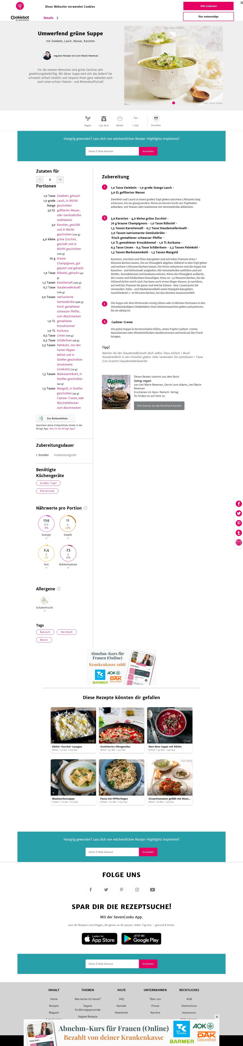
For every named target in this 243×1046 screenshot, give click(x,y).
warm (44, 640)
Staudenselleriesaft (69, 290)
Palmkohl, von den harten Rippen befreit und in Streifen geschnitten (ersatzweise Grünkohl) (69, 357)
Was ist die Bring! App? (62, 428)
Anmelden (148, 151)
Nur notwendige (208, 16)
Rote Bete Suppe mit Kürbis (165, 746)
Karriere (155, 1012)
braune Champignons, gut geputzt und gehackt (70, 263)
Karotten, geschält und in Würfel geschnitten (68, 229)
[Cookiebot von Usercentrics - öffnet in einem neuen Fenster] (20, 18)
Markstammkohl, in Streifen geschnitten (69, 378)
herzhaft (67, 632)
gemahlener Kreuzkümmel (66, 323)
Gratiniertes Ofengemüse (115, 746)
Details (48, 18)
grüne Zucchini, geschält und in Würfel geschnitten (69, 246)
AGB (189, 999)
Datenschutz (189, 1005)
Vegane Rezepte (87, 1016)
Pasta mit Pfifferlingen (114, 798)
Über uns (155, 999)
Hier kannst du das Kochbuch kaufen (159, 405)
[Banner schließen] (242, 2)
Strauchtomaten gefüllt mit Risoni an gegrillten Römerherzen (169, 799)
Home (54, 999)
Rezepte (54, 1005)
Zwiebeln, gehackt (68, 196)
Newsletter (121, 1012)
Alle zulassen (208, 5)
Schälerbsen (68, 340)
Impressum (189, 1012)
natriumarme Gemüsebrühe (70, 299)
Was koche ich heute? (88, 999)
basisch (45, 632)
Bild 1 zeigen (173, 102)
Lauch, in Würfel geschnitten (67, 203)
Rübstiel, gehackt (70, 275)
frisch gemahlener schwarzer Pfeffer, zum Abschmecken (69, 311)
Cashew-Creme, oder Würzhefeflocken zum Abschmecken (70, 402)
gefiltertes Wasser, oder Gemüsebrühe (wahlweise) (69, 215)
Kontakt (121, 1005)
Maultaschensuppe (63, 798)
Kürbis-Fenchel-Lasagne (67, 746)
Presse (155, 1005)
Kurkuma (62, 330)
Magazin (54, 1012)
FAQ (121, 999)
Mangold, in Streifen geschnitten (70, 391)
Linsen (65, 335)
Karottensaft (69, 282)
